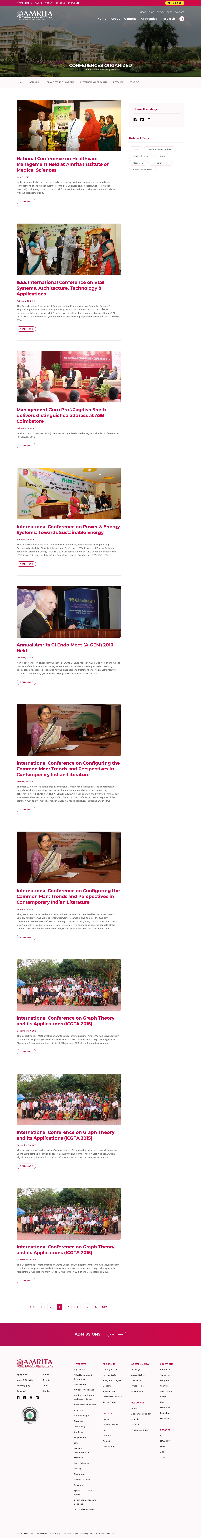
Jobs (169, 12)
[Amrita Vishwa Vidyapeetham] (35, 14)
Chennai (164, 1386)
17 (96, 1306)
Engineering (80, 1437)
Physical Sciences (83, 1479)
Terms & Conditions (107, 1534)
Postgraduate (109, 1375)
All (21, 82)
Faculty (49, 3)
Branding (135, 1419)
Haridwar (164, 1418)
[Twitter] (24, 1397)
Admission (34, 82)
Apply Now (116, 1334)
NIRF (162, 1446)
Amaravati (165, 1375)
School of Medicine (142, 169)
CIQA (162, 1457)
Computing (79, 1426)
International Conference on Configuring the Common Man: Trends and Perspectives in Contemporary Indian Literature (68, 768)
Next (105, 1306)
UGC (162, 1452)
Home (88, 69)
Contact (179, 12)
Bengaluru (165, 1380)
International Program (93, 82)
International (24, 3)
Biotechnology (81, 1415)
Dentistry (78, 1432)
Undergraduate (110, 1369)
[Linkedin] (37, 1397)
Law (76, 1443)
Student (134, 82)
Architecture (80, 1384)
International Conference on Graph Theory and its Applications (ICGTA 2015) (65, 1135)
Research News (160, 163)
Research (118, 82)
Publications (109, 1446)
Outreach (21, 1391)
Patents (107, 1435)
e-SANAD (136, 1425)
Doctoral (107, 1386)
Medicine (78, 1458)
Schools (60, 3)
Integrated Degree (112, 1380)
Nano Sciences (81, 1463)
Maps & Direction (25, 1380)
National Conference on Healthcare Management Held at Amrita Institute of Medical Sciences (63, 164)
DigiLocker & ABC (140, 1430)
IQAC (162, 1435)
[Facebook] (18, 1397)
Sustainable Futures (84, 1509)
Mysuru (163, 1402)
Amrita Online (109, 1402)
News (143, 12)
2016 (135, 149)
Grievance (67, 1534)
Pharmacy (79, 1474)
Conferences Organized (160, 149)
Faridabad (165, 1413)
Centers (107, 1419)
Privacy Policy (54, 1534)
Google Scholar (110, 1425)
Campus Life (73, 3)
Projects (107, 1441)
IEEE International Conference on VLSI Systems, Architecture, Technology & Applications (60, 288)
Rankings (135, 1369)
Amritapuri (165, 1369)
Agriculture (79, 1369)
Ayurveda (78, 1410)
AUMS (134, 1408)
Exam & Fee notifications (60, 82)
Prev (32, 1306)
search (181, 18)
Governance (137, 1391)
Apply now (22, 1374)
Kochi (162, 156)
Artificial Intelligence (84, 1390)
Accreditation (138, 1375)
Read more (26, 202)
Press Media (137, 1386)
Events (160, 12)
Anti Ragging (23, 1385)
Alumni (38, 3)
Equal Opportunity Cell (82, 1534)
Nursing (78, 1468)
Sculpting (78, 1485)
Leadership (136, 1380)
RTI (95, 1534)
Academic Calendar (141, 1414)
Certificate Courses (112, 1397)
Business (78, 1421)
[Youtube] (31, 1397)
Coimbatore (166, 1391)
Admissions (174, 3)
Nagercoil (165, 1407)
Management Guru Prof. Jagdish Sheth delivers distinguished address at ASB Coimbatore (61, 415)
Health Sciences (141, 156)
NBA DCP (165, 1441)
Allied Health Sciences (85, 1404)
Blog (151, 12)
